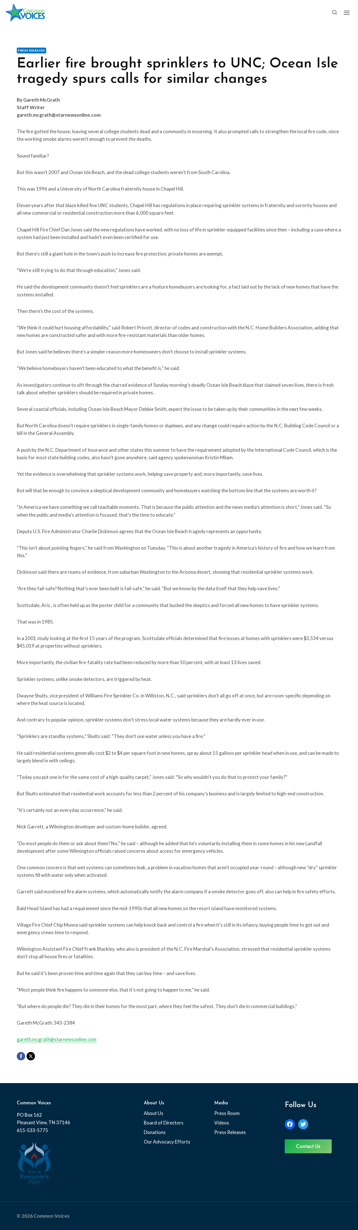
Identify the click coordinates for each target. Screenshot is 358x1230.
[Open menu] (346, 13)
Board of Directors (163, 1123)
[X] (31, 1056)
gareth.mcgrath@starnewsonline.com (56, 1039)
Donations (155, 1132)
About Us (153, 1113)
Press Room (227, 1113)
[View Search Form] (334, 12)
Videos (221, 1123)
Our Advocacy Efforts (167, 1142)
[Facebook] (21, 1056)
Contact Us (308, 1146)
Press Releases (31, 50)
